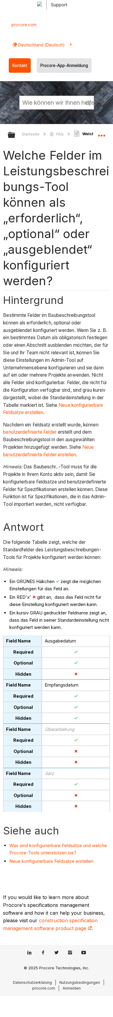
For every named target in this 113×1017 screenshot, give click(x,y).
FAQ (59, 134)
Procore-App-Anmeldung (64, 65)
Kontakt (19, 65)
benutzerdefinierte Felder (30, 432)
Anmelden (72, 988)
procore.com (23, 24)
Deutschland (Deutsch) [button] (41, 44)
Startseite (31, 134)
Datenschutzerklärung (32, 982)
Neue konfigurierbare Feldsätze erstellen (51, 861)
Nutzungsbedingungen (79, 982)
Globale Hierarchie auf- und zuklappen (15, 135)
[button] (88, 102)
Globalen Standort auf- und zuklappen (101, 133)
